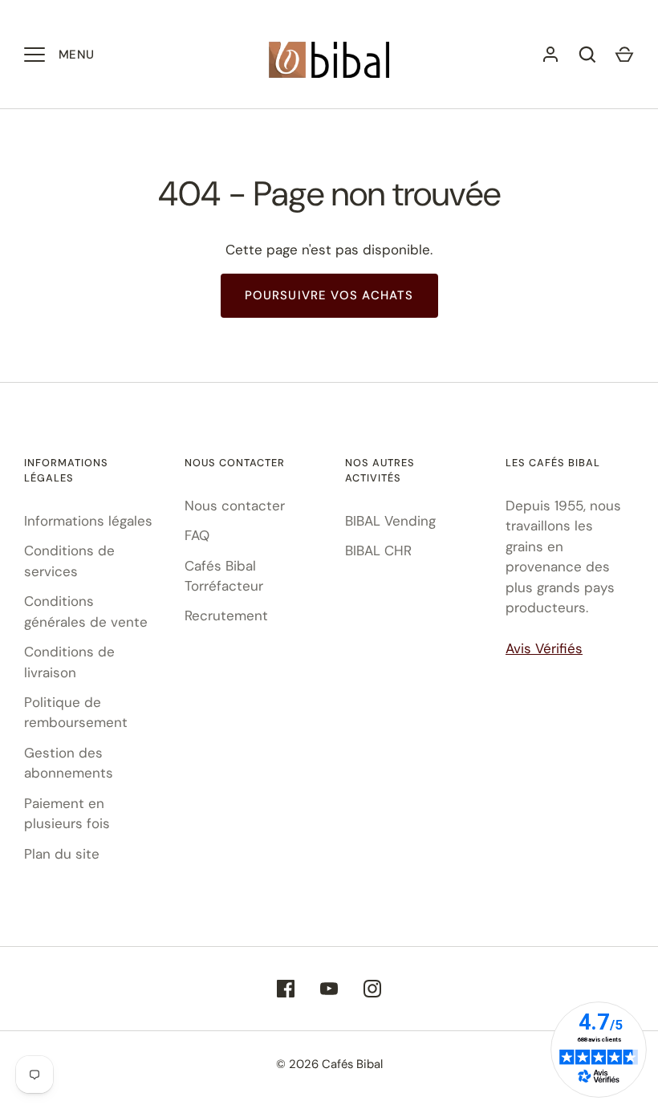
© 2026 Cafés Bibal (329, 1064)
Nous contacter (235, 505)
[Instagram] (372, 988)
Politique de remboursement (76, 712)
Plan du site (62, 854)
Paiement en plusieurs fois (67, 813)
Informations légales (88, 521)
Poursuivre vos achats (329, 295)
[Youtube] (329, 988)
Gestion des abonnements (68, 763)
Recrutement (226, 615)
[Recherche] (587, 54)
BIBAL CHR (378, 550)
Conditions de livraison (69, 662)
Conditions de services (69, 561)
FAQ (197, 535)
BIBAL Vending (390, 521)
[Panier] (624, 54)
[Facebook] (285, 988)
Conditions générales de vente (86, 611)
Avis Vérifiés (544, 648)
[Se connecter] (550, 54)
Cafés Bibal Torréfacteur (224, 576)
